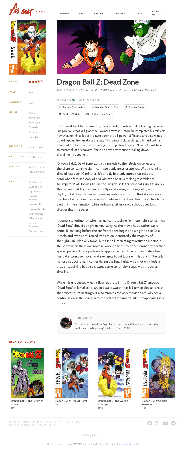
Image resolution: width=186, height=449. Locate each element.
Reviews (64, 13)
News (82, 13)
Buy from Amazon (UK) (106, 107)
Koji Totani (34, 191)
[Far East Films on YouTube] (166, 423)
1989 (31, 92)
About (139, 13)
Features (99, 13)
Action (32, 112)
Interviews (120, 13)
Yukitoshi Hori (36, 231)
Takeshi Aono (36, 218)
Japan (32, 102)
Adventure (34, 117)
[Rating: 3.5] (34, 83)
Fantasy (33, 132)
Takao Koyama (37, 171)
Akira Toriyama (37, 167)
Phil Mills (78, 100)
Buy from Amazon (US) (74, 107)
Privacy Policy (91, 435)
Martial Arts (35, 136)
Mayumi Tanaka (37, 208)
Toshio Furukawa (33, 224)
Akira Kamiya (35, 182)
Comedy (33, 127)
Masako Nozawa (33, 198)
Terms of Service (125, 444)
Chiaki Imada (35, 157)
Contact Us (157, 13)
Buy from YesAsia (71, 114)
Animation (34, 122)
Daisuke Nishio (36, 146)
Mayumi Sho (35, 204)
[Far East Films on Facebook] (150, 423)
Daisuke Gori (35, 186)
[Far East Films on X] (158, 423)
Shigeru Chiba (36, 213)
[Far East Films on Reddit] (174, 423)
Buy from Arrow (136, 107)
